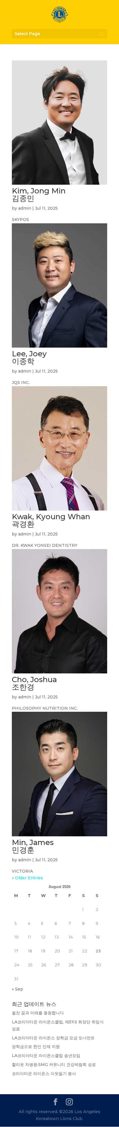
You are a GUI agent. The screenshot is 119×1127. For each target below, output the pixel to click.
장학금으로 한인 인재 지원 (36, 1046)
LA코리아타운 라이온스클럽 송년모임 (46, 1055)
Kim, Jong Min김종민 (39, 194)
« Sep (17, 989)
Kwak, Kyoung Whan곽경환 (51, 520)
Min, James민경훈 (33, 846)
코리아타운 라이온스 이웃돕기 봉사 (44, 1073)
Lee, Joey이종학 (29, 357)
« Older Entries (27, 877)
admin (24, 208)
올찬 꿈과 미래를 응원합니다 (38, 1012)
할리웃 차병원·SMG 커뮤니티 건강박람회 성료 (54, 1064)
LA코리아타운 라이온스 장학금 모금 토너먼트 (53, 1037)
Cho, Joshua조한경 (34, 683)
